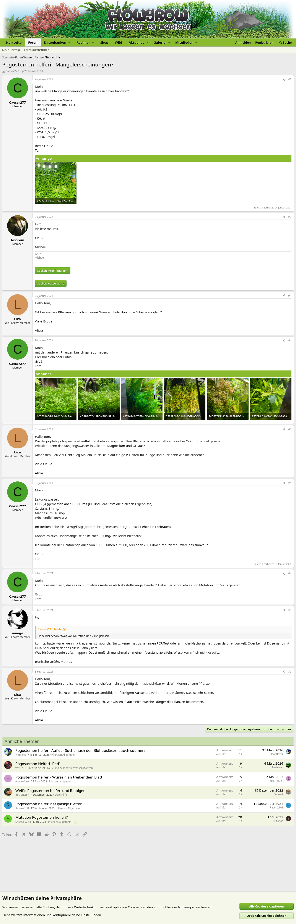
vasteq (19, 768)
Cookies (48, 907)
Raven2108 (22, 808)
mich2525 (21, 795)
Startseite (13, 42)
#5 (289, 429)
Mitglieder (184, 42)
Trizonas (278, 821)
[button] (57, 42)
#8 (289, 610)
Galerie (160, 42)
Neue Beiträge (11, 50)
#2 (289, 217)
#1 (289, 79)
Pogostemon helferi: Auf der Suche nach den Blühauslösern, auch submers (80, 750)
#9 (289, 671)
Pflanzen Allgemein (63, 755)
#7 (289, 573)
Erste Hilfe (60, 795)
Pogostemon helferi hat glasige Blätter (48, 803)
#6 (289, 483)
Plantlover (21, 755)
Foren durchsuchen (36, 50)
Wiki (118, 42)
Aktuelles (136, 42)
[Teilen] (284, 79)
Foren (32, 42)
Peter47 (278, 794)
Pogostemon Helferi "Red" (37, 763)
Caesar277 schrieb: (50, 629)
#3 (289, 296)
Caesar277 (12, 71)
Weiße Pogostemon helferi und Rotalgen (50, 790)
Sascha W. (21, 822)
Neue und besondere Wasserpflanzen (70, 768)
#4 (289, 340)
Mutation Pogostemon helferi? (41, 817)
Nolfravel (277, 767)
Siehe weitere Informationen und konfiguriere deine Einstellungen (51, 915)
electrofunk (22, 781)
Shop (104, 42)
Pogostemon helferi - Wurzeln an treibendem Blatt (58, 777)
